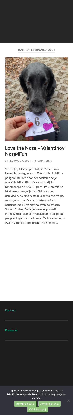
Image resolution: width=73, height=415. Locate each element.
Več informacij (37, 409)
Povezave (11, 330)
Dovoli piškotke (25, 403)
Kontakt (10, 310)
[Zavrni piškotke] (68, 400)
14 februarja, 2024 (18, 161)
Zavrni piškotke (49, 403)
